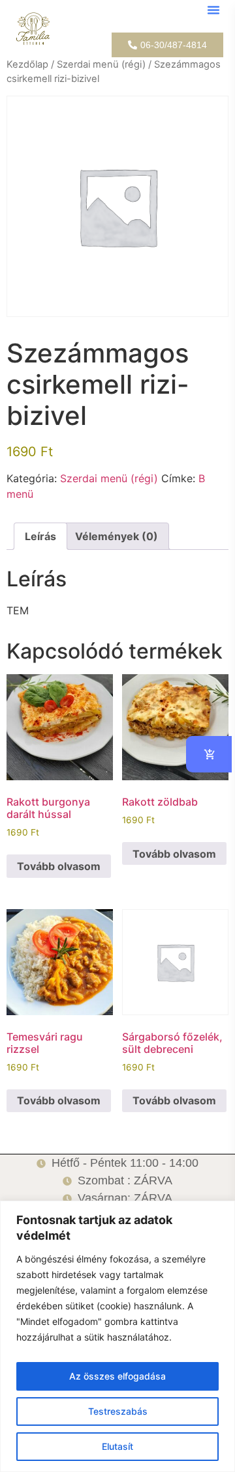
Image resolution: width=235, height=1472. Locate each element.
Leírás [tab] (40, 536)
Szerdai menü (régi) (101, 64)
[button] (213, 10)
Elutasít (117, 1446)
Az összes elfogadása (117, 1376)
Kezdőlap (27, 64)
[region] (117, 1336)
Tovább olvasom (59, 866)
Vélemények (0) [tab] (116, 536)
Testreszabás (118, 1411)
